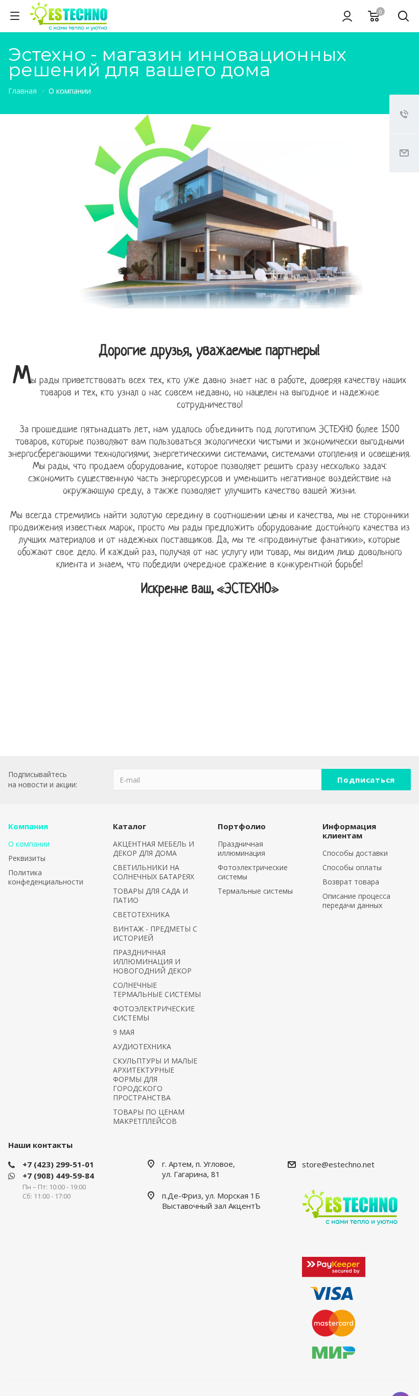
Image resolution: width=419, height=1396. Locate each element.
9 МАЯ (123, 1032)
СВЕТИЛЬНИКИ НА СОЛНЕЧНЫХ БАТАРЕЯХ (153, 871)
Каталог (129, 826)
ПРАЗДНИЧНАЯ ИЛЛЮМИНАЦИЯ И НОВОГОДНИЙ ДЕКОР (152, 961)
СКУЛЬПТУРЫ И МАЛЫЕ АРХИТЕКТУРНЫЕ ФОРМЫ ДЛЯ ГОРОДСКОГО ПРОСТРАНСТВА (155, 1079)
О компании (29, 844)
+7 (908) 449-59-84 (58, 1175)
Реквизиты (26, 858)
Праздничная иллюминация (241, 848)
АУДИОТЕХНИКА (142, 1046)
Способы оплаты (352, 867)
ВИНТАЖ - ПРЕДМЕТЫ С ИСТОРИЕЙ (155, 933)
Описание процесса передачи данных (356, 900)
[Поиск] (403, 17)
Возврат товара (350, 882)
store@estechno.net (338, 1164)
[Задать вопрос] (404, 153)
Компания (28, 826)
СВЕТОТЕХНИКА (141, 914)
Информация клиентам (349, 830)
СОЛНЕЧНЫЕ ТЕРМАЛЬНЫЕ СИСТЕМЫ (157, 989)
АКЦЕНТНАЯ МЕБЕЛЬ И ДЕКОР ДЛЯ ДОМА (153, 848)
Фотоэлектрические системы (253, 871)
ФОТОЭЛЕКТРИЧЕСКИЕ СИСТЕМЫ (154, 1013)
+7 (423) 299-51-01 (58, 1164)
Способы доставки (355, 853)
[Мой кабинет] (347, 16)
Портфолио (242, 826)
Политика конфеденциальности (45, 877)
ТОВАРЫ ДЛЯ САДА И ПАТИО (150, 895)
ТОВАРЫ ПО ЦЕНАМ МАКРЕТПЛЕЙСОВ (148, 1116)
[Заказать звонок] (404, 114)
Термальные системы (255, 891)
